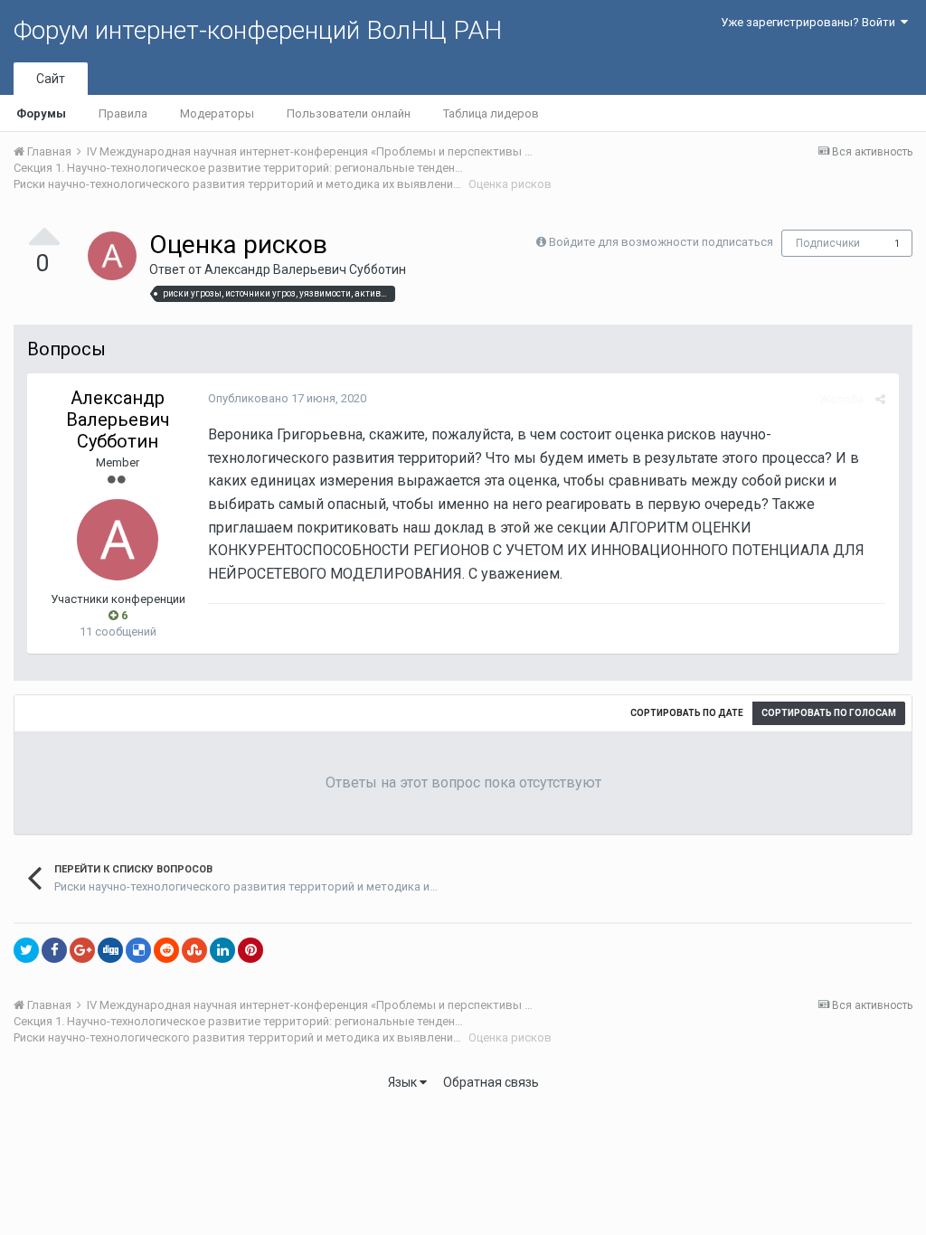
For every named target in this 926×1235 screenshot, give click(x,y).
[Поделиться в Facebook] (54, 950)
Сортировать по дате (686, 713)
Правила (123, 113)
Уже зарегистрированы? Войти (811, 22)
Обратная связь (491, 1082)
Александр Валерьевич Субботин (305, 269)
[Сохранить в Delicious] (138, 950)
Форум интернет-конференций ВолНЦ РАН (258, 30)
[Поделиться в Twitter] (26, 950)
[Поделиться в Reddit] (166, 950)
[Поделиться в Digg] (110, 950)
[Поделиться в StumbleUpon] (194, 950)
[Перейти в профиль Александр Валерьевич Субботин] (112, 255)
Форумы (41, 113)
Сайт (50, 78)
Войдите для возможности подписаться (661, 242)
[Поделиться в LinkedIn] (222, 950)
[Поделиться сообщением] (880, 399)
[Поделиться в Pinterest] (250, 950)
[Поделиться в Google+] (82, 950)
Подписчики (828, 243)
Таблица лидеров (491, 113)
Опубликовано (287, 398)
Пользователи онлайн (349, 113)
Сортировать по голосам (828, 713)
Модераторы (217, 113)
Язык (404, 1082)
